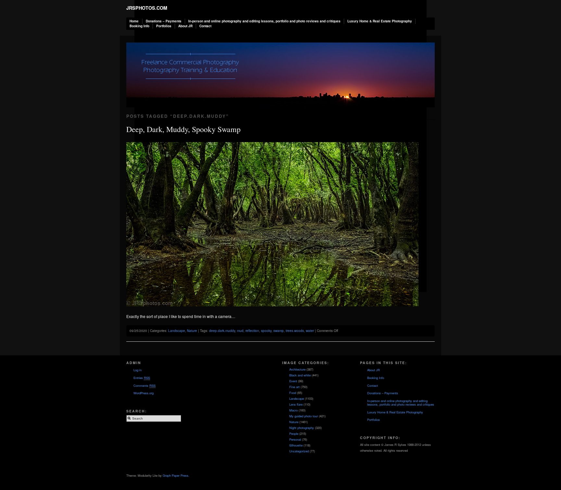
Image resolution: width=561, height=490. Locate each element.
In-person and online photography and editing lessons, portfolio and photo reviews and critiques (264, 21)
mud (240, 330)
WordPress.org (143, 393)
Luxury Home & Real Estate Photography (379, 21)
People (293, 433)
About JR (185, 26)
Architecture (297, 369)
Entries (141, 377)
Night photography (301, 427)
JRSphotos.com (146, 8)
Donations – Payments (163, 21)
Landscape (176, 330)
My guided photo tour (303, 416)
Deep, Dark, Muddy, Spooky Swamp (183, 129)
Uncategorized (299, 451)
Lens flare (296, 404)
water (310, 330)
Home (134, 21)
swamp (278, 330)
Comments (144, 385)
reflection (252, 330)
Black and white (300, 375)
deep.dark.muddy (222, 330)
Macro (293, 410)
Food (292, 392)
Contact (205, 26)
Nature (192, 330)
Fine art (294, 387)
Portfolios (163, 26)
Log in (137, 370)
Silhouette (296, 445)
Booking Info (139, 26)
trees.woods (295, 330)
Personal (295, 439)
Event (293, 381)
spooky (266, 330)
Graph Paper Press (175, 475)
